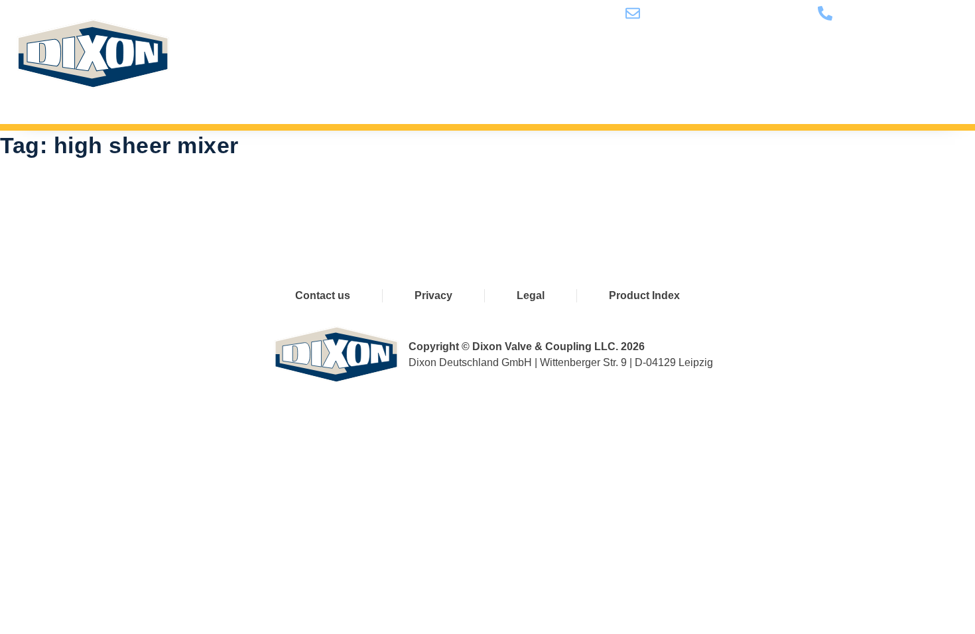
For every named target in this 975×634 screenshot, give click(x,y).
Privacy (433, 295)
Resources (747, 91)
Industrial (544, 91)
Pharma (461, 91)
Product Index (644, 295)
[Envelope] (647, 200)
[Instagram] (591, 200)
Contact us (843, 91)
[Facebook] (426, 200)
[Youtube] (481, 200)
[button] (942, 91)
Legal (531, 295)
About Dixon (644, 91)
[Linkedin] (536, 200)
